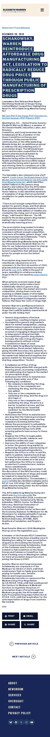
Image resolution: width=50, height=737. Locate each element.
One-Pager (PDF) (25, 116)
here (35, 531)
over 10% (17, 270)
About (12, 683)
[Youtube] (31, 722)
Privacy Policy (19, 713)
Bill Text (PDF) (9, 116)
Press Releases (22, 27)
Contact (14, 707)
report (25, 296)
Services (14, 695)
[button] (10, 616)
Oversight (16, 701)
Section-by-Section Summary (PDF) (25, 117)
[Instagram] (26, 722)
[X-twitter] (21, 722)
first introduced (21, 495)
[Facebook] (15, 722)
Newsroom (7, 27)
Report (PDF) (33, 118)
